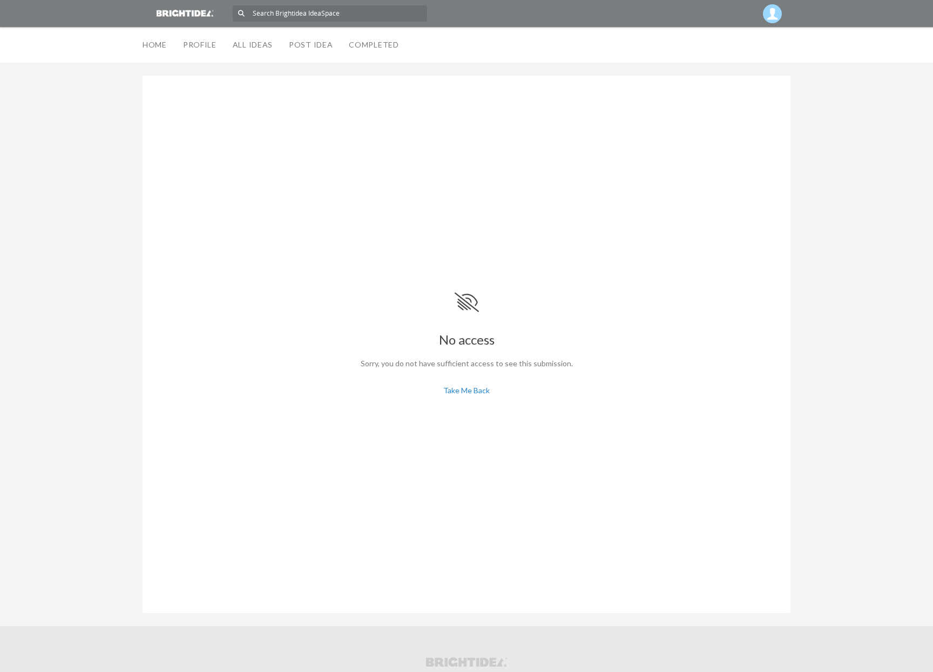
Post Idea (311, 44)
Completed (373, 44)
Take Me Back (466, 390)
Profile (200, 44)
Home (155, 44)
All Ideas (253, 44)
